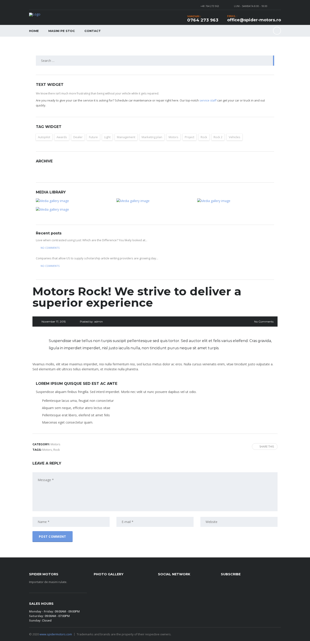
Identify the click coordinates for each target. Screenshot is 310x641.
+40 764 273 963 (209, 6)
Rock (204, 137)
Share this (266, 446)
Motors (173, 137)
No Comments (263, 321)
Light (107, 137)
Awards (62, 137)
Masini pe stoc (61, 31)
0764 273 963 (202, 20)
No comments (50, 247)
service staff (208, 100)
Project (189, 137)
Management (126, 137)
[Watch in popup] (74, 200)
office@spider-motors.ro (254, 19)
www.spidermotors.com (55, 634)
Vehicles (234, 137)
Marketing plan (152, 137)
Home (34, 31)
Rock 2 (218, 137)
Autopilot (44, 137)
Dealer (78, 137)
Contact (92, 31)
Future (93, 137)
